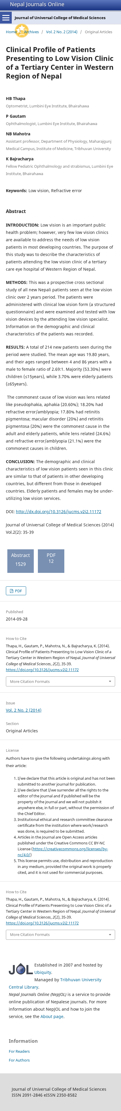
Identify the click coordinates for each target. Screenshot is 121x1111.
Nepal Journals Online (37, 4)
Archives (31, 31)
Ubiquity (42, 972)
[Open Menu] (6, 18)
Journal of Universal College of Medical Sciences (60, 17)
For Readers (19, 1051)
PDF (18, 590)
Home (11, 31)
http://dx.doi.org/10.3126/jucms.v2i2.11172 (58, 511)
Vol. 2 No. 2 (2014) (62, 31)
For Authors (19, 1060)
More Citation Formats (30, 681)
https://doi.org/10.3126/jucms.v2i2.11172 (42, 669)
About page (52, 1016)
